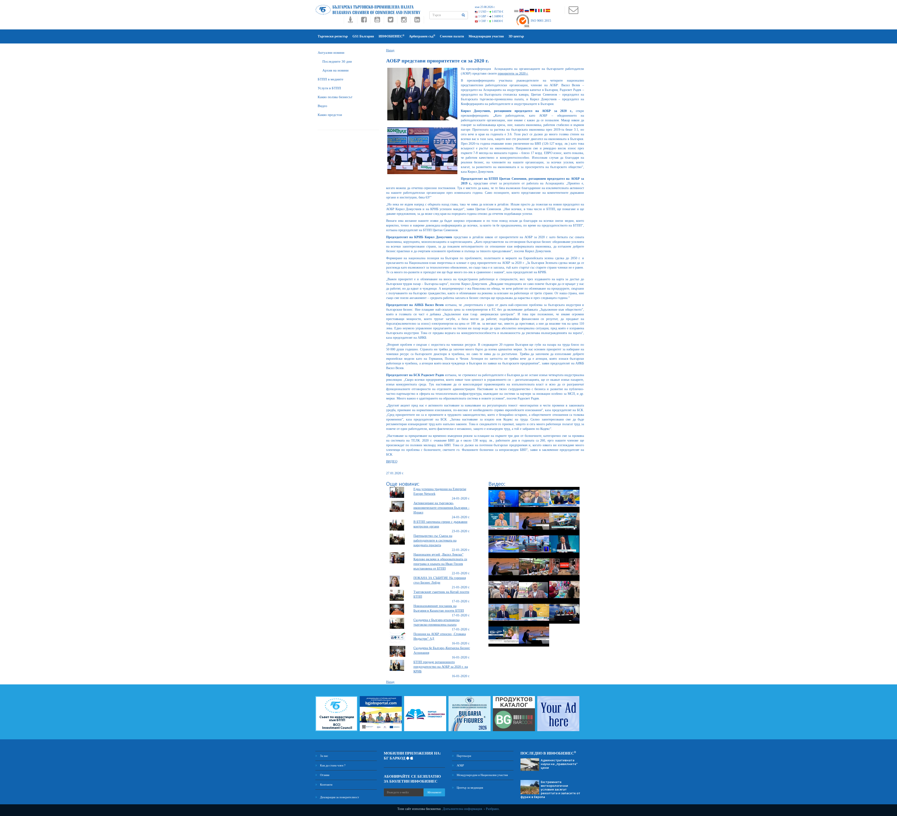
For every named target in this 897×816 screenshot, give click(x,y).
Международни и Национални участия (482, 775)
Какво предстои (330, 115)
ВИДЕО (391, 461)
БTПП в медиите (330, 79)
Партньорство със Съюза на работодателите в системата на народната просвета (434, 540)
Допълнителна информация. (463, 809)
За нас (323, 756)
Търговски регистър (333, 36)
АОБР (460, 765)
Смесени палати (452, 36)
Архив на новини (335, 70)
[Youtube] (377, 21)
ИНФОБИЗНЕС (391, 36)
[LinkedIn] (417, 21)
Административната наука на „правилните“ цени (559, 764)
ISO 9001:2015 (540, 20)
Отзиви (324, 775)
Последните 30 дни (337, 61)
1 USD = (490, 11)
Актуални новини (331, 52)
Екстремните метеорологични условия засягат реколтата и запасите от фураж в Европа (550, 789)
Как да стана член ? (332, 765)
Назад (390, 50)
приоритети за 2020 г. (513, 73)
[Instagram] (403, 21)
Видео (322, 106)
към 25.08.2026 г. (485, 7)
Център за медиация (469, 787)
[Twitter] (390, 21)
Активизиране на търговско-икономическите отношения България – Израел (441, 507)
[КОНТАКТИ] (573, 12)
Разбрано (492, 809)
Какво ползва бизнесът (335, 97)
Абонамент (434, 792)
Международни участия (486, 36)
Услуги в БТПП (329, 88)
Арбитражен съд (422, 36)
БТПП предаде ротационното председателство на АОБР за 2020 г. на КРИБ (440, 666)
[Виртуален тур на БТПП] (350, 21)
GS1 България (363, 36)
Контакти (325, 784)
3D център (516, 36)
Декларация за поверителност (339, 797)
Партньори (463, 756)
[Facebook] (363, 21)
